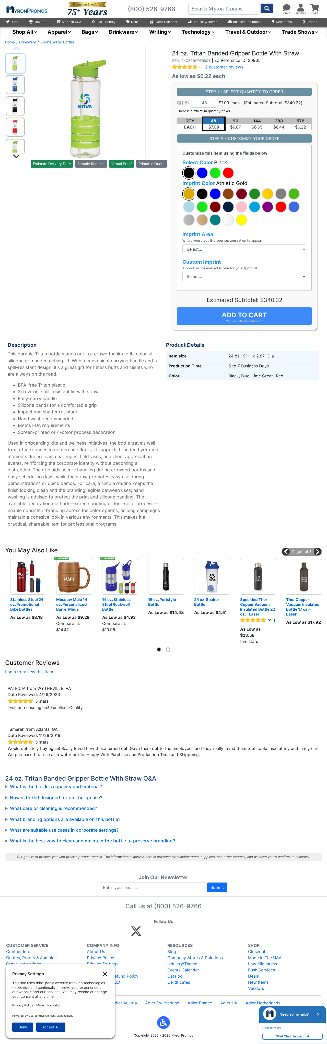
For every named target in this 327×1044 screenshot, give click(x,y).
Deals (135, 22)
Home (10, 42)
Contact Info (18, 951)
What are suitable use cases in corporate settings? (64, 830)
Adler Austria (124, 1002)
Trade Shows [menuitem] (298, 32)
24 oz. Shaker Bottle (207, 602)
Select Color (204, 162)
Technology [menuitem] (196, 32)
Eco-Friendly (106, 22)
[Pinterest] (159, 933)
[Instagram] (170, 933)
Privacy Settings (102, 963)
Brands (312, 22)
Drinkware (27, 42)
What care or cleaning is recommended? (53, 808)
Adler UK (228, 1002)
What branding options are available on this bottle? (65, 819)
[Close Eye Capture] (318, 1014)
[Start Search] (267, 8)
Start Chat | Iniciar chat (292, 1036)
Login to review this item (29, 671)
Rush (14, 22)
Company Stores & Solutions (195, 957)
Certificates (178, 982)
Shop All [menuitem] (23, 32)
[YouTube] (192, 933)
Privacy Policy (100, 957)
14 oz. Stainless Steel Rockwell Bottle (116, 604)
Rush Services (261, 969)
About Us (96, 951)
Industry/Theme (205, 22)
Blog (171, 951)
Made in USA (71, 22)
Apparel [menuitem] (57, 32)
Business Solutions (247, 22)
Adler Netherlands (263, 1002)
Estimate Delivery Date (52, 163)
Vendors (256, 988)
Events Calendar (183, 969)
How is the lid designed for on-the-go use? (56, 797)
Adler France (200, 1002)
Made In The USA (265, 957)
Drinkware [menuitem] (121, 32)
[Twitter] (136, 933)
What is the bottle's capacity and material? (56, 786)
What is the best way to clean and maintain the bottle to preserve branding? (92, 840)
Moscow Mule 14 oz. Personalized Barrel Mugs (72, 604)
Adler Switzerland (162, 1002)
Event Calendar (166, 22)
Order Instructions (23, 963)
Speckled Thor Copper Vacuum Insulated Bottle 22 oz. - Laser (258, 607)
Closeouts (257, 951)
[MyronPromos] (26, 9)
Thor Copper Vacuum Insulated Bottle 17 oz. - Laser (303, 607)
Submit (217, 887)
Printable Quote (151, 163)
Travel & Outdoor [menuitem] (246, 32)
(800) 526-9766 (178, 906)
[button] (189, 173)
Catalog (175, 976)
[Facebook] (148, 933)
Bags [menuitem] (88, 32)
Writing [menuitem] (158, 32)
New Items (284, 22)
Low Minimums (262, 963)
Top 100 (40, 22)
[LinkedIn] (181, 933)
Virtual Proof (121, 163)
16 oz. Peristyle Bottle (162, 602)
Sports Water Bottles (57, 42)
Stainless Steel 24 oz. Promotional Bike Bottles (27, 604)
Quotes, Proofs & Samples (31, 957)
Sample (91, 163)
